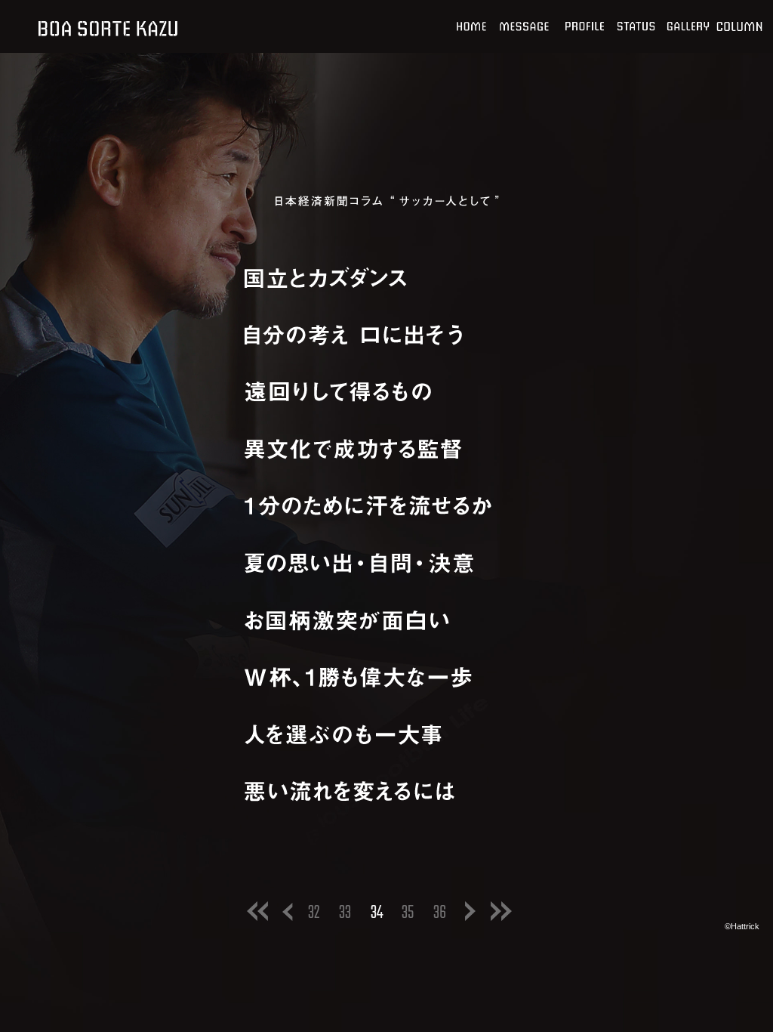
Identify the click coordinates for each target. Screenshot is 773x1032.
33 (345, 913)
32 (314, 913)
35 (408, 913)
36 (439, 913)
